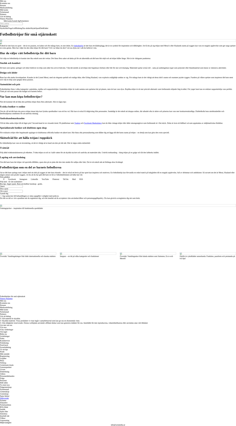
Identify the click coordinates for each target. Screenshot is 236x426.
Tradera (77, 123)
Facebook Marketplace (93, 123)
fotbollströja (78, 46)
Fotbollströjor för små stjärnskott (12, 296)
